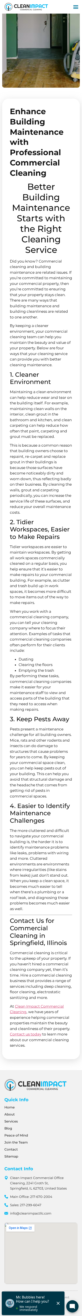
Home (9, 1107)
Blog (8, 1128)
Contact (11, 1149)
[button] (76, 7)
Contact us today (25, 1034)
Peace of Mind (16, 1135)
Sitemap (11, 1156)
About (9, 1114)
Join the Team (16, 1142)
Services (11, 1121)
